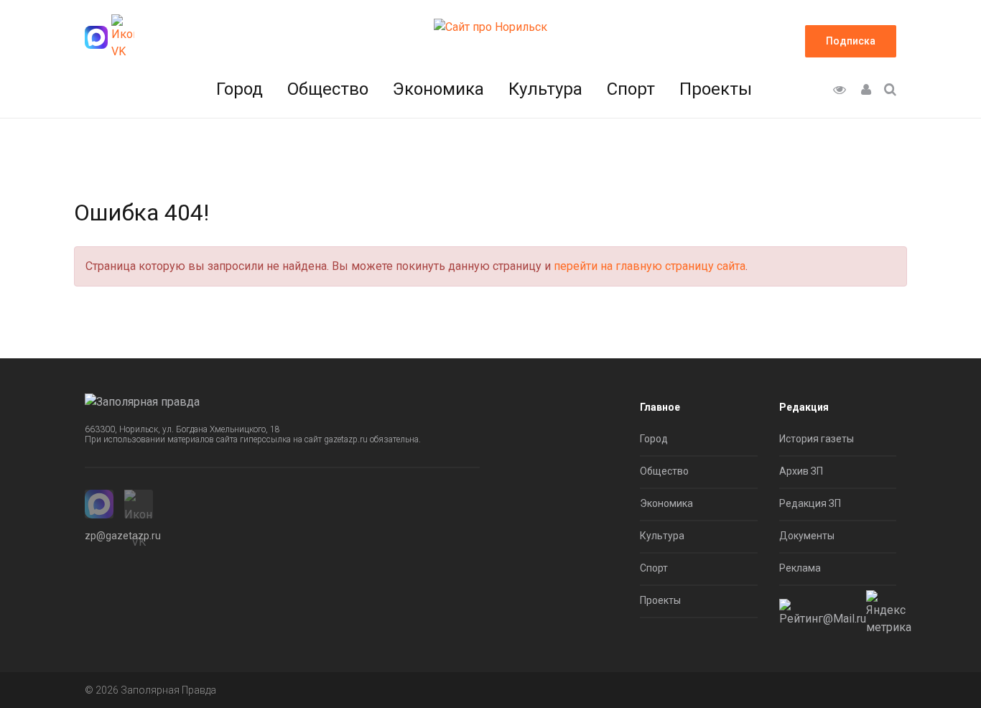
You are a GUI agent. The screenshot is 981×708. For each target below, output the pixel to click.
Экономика (438, 89)
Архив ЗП (801, 471)
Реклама (800, 568)
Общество (327, 89)
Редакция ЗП (810, 503)
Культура (545, 89)
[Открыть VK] (122, 37)
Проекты (715, 89)
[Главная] (490, 26)
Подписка (850, 41)
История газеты (816, 438)
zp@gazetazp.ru (123, 535)
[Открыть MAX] (96, 37)
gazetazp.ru (346, 439)
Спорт (631, 89)
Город (239, 89)
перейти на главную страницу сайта (649, 266)
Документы (806, 535)
